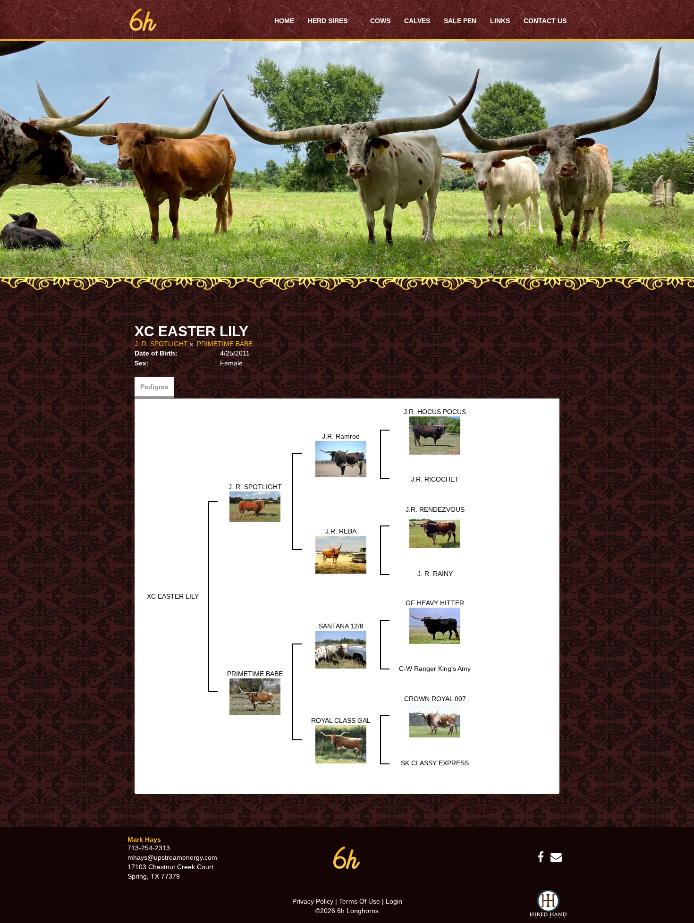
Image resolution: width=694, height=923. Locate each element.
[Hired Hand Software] (548, 904)
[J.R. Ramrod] (340, 458)
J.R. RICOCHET (435, 479)
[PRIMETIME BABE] (254, 696)
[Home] (346, 857)
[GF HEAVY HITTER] (434, 625)
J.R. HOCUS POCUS (435, 411)
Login (394, 901)
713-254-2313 (148, 848)
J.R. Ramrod (341, 436)
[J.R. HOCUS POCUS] (434, 435)
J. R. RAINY (435, 573)
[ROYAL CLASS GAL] (340, 743)
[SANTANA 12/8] (340, 648)
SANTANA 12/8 (341, 626)
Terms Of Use (359, 901)
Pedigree (154, 386)
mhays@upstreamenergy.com (172, 857)
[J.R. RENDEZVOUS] (434, 530)
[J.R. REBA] (340, 554)
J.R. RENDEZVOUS (435, 509)
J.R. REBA (340, 531)
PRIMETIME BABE (225, 343)
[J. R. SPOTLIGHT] (254, 505)
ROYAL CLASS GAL (341, 720)
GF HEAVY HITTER (435, 603)
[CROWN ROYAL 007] (434, 720)
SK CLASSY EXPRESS (435, 763)
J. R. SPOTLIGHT (161, 343)
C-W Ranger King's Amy (435, 668)
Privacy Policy (312, 901)
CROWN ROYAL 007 (435, 699)
